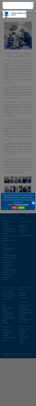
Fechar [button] (14, 207)
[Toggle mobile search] (32, 7)
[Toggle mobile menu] (32, 4)
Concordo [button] (21, 207)
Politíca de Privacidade (21, 204)
